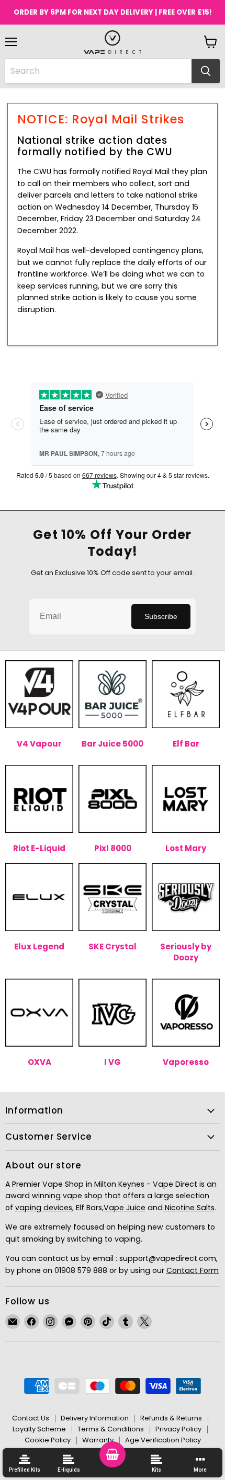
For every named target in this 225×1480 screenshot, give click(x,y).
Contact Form (192, 1270)
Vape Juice (124, 1207)
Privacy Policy (178, 1429)
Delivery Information (95, 1418)
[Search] (206, 71)
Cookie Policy (48, 1440)
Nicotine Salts (189, 1207)
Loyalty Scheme (39, 1429)
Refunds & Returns (171, 1418)
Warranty (98, 1440)
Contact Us (30, 1418)
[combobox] (98, 71)
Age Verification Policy (163, 1440)
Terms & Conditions (110, 1429)
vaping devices (43, 1207)
